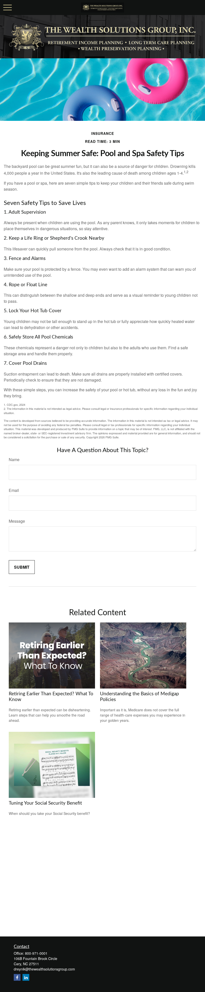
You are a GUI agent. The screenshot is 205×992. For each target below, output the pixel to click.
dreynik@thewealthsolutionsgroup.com (44, 968)
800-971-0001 (36, 953)
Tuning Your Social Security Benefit (45, 803)
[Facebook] (17, 977)
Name (14, 459)
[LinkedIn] (25, 977)
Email (14, 490)
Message (17, 521)
